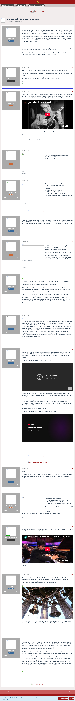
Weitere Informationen (63, 698)
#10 (72, 349)
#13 (72, 526)
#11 (72, 468)
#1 (72, 27)
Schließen (71, 698)
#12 (72, 494)
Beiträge (5, 43)
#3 (72, 91)
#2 (72, 67)
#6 (72, 217)
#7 (72, 241)
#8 (72, 275)
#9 (72, 315)
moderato (10, 21)
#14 (72, 574)
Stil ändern (71, 691)
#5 (72, 180)
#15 (72, 639)
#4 (72, 150)
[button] (2, 2)
